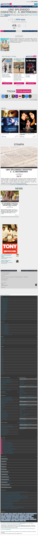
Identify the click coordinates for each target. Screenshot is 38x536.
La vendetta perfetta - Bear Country (6, 382)
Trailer (23, 31)
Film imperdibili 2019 (4, 309)
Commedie (2, 338)
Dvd (26, 523)
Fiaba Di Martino (4, 279)
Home (2, 523)
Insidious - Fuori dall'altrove (7, 447)
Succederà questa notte (4, 415)
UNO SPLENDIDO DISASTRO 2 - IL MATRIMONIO (19, 170)
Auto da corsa (9, 517)
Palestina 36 (3, 406)
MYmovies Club (18, 524)
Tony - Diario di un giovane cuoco (6, 380)
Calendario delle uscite (4, 393)
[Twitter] (10, 19)
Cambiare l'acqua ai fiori (4, 414)
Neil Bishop (32, 14)
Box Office (31, 523)
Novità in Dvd (3, 320)
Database (8, 523)
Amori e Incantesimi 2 (22, 407)
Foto (30, 31)
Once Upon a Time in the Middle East (6, 425)
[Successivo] (36, 124)
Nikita (2, 465)
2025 (6, 298)
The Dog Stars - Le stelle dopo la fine (8, 445)
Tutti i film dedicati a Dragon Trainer (31, 513)
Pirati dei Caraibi (29, 516)
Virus (13, 517)
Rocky (25, 520)
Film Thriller (2, 339)
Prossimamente (3, 524)
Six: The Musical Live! (4, 433)
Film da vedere (3, 313)
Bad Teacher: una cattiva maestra (6, 478)
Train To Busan (21, 380)
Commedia (30, 15)
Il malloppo (21, 388)
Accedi (36, 4)
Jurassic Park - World (15, 516)
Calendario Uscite (16, 523)
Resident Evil (3, 403)
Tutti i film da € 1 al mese (9, 56)
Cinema (5, 523)
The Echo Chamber (22, 409)
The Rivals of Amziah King (5, 431)
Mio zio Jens (3, 424)
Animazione (2, 342)
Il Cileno (2, 385)
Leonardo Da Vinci (8, 516)
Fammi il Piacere (21, 391)
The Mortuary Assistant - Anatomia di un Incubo (26, 396)
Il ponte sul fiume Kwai (4, 460)
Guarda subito (7, 83)
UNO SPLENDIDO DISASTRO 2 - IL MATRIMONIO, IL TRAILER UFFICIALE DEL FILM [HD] (9, 204)
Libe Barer (22, 14)
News (8, 31)
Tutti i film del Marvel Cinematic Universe (23, 519)
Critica (11, 31)
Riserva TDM (27, 528)
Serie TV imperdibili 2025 (4, 323)
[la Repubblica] (32, 2)
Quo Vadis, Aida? (17, 79)
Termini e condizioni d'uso (20, 528)
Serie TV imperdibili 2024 (4, 325)
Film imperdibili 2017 (4, 312)
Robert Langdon (26, 517)
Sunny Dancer (21, 383)
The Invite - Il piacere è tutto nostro (24, 426)
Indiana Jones (17, 517)
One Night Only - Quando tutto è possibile (9, 448)
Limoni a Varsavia (3, 383)
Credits (2, 528)
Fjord (1, 409)
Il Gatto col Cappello (4, 412)
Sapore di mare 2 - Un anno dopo (6, 481)
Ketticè (20, 394)
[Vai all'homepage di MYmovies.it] (6, 4)
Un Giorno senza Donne (23, 415)
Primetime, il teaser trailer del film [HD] (6, 504)
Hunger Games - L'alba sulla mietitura (6, 398)
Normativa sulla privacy (11, 528)
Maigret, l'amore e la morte (5, 430)
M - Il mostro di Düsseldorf (23, 420)
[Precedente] (2, 124)
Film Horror (2, 341)
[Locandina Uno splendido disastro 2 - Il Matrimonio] (4, 50)
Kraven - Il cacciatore (4, 486)
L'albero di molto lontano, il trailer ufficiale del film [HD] (9, 508)
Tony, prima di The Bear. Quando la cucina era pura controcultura (10, 499)
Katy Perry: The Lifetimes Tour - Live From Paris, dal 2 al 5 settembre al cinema (12, 507)
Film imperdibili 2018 (4, 310)
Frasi (33, 31)
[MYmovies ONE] (31, 56)
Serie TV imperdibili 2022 (4, 328)
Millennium (2, 519)
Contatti (5, 528)
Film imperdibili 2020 (4, 307)
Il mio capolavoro (6, 76)
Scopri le (19, 184)
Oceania (4, 439)
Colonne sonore (12, 524)
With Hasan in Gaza (22, 421)
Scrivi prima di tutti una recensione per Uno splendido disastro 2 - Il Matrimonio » (15, 276)
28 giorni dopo (15, 513)
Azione (2, 344)
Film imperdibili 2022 (4, 304)
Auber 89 (20, 417)
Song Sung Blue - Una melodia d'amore (7, 483)
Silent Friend (21, 389)
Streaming (36, 31)
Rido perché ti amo (3, 457)
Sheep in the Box (3, 386)
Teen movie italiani (8, 519)
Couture (2, 388)
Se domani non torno (4, 417)
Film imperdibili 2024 (4, 301)
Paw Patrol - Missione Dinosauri (24, 403)
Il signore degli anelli (33, 519)
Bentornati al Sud (3, 411)
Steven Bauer (27, 14)
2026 (4, 298)
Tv (28, 523)
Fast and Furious (14, 519)
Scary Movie (6, 513)
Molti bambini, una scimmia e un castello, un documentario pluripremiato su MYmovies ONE (14, 491)
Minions (2, 513)
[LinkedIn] (12, 19)
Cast (5, 31)
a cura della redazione (5, 274)
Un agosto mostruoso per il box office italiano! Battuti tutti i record (10, 493)
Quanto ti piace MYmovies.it (5, 294)
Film (11, 523)
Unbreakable (21, 517)
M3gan (24, 513)
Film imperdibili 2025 (4, 299)
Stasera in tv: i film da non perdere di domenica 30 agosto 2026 (10, 494)
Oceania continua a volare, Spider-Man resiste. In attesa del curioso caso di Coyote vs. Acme (14, 496)
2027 (1, 298)
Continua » (16, 214)
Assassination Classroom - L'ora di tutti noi (7, 427)
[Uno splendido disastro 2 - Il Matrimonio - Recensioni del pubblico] (19, 166)
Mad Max (12, 520)
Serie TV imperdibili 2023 (4, 326)
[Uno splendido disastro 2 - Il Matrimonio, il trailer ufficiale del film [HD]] (10, 200)
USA (34, 15)
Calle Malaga (3, 404)
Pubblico (14, 31)
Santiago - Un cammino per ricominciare (7, 400)
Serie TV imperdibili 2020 (4, 331)
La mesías (28, 76)
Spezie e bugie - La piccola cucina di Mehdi (25, 406)
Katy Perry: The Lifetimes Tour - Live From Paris (26, 385)
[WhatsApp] (14, 19)
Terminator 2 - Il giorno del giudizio (8, 453)
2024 (36, 15)
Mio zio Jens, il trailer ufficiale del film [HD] (7, 505)
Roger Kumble (7, 14)
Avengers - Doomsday (4, 401)
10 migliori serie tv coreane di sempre (6, 334)
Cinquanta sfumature (23, 516)
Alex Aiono (17, 14)
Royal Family (3, 516)
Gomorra (10, 513)
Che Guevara (17, 520)
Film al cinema (3, 315)
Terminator (21, 520)
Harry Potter (31, 517)
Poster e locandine (4, 285)
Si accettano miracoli (4, 470)
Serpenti (20, 412)
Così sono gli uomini (4, 428)
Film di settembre (3, 318)
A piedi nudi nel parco (4, 473)
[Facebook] (8, 19)
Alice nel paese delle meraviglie (5, 520)
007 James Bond (3, 517)
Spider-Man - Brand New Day (7, 442)
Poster (27, 31)
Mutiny (20, 410)
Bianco (2, 420)
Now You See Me (20, 513)
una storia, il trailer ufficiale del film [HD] (7, 502)
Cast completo (7, 15)
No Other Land (3, 468)
